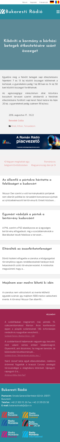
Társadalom (29, 126)
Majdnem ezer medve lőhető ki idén (27, 282)
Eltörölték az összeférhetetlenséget (27, 248)
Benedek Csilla (16, 120)
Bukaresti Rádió (24, 12)
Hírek (13, 126)
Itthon (20, 126)
